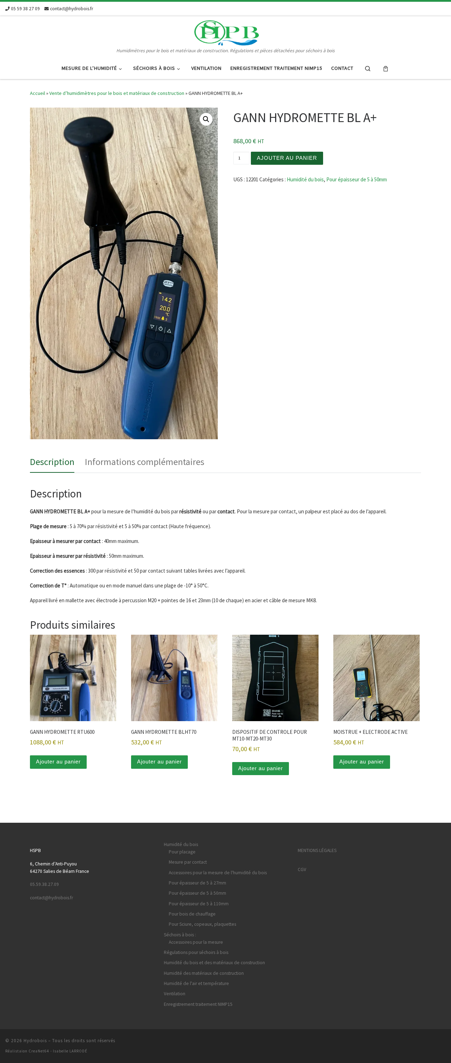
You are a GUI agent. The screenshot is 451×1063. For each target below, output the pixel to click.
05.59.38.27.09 (44, 884)
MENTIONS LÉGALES (317, 850)
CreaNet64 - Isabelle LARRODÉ (58, 1051)
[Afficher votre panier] (386, 68)
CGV (302, 869)
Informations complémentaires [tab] (144, 461)
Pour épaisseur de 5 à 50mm (356, 179)
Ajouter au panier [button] (58, 762)
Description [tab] (52, 461)
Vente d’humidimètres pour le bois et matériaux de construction (116, 93)
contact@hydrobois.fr (51, 898)
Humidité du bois (305, 179)
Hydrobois (35, 1041)
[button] (206, 119)
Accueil (37, 93)
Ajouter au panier (287, 158)
